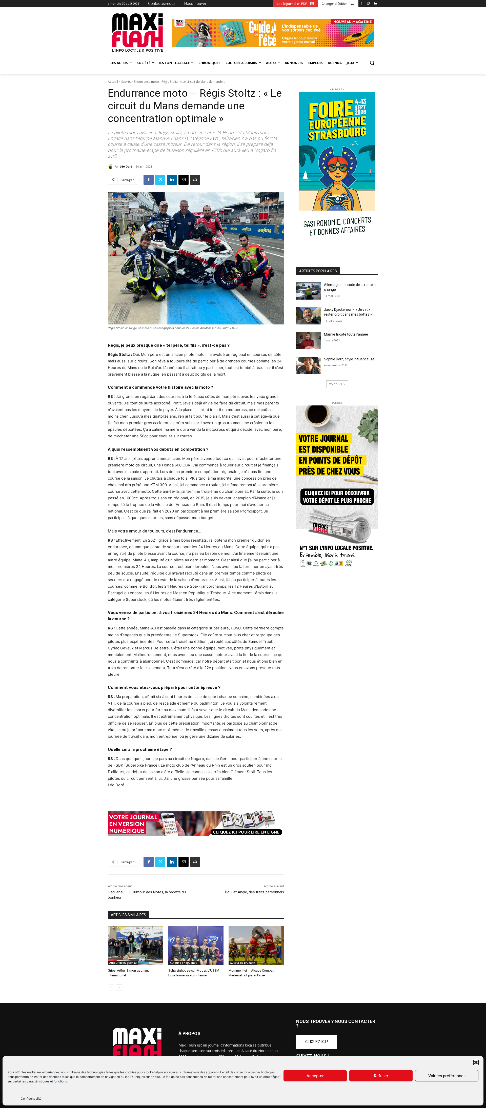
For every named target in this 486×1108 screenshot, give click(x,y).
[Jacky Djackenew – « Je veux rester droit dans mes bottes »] (308, 315)
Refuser (381, 1075)
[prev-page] (111, 987)
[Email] (183, 180)
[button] (475, 1062)
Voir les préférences (446, 1075)
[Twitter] (160, 180)
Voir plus (335, 384)
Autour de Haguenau (123, 963)
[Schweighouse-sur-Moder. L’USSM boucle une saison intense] (196, 945)
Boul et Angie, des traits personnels (254, 892)
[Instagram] (368, 4)
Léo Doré (126, 166)
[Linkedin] (375, 4)
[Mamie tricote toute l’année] (308, 340)
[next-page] (119, 987)
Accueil (113, 81)
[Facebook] (361, 4)
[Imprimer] (195, 180)
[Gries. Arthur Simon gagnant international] (135, 945)
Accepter (315, 1075)
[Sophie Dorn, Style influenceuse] (308, 365)
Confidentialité (31, 1098)
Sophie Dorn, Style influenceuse (349, 359)
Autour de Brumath (242, 963)
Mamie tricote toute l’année (346, 334)
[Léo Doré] (111, 166)
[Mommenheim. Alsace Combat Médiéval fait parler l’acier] (256, 945)
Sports (126, 81)
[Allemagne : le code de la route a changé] (308, 291)
